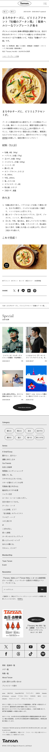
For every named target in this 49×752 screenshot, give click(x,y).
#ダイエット (6, 281)
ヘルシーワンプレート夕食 (10, 56)
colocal (13, 696)
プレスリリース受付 (9, 686)
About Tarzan (7, 677)
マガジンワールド (14, 699)
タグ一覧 (5, 669)
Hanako (44, 693)
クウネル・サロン (23, 696)
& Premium (5, 696)
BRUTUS (10, 693)
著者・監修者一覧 (8, 665)
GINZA (38, 693)
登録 (42, 589)
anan (3, 693)
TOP (3, 306)
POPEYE (32, 696)
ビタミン (26, 128)
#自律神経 (38, 281)
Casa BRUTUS (19, 693)
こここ (45, 696)
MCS (39, 696)
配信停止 (20, 599)
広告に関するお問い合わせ (11, 682)
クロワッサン (30, 693)
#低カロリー (29, 281)
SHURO (4, 699)
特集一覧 (5, 673)
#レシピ (21, 281)
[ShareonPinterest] (34, 290)
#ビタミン (14, 281)
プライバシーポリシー (27, 699)
